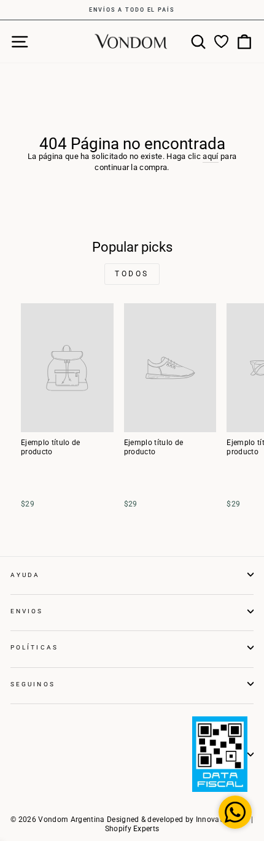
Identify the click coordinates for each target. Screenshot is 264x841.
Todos (132, 273)
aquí (210, 156)
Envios (27, 611)
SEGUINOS (32, 684)
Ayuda (25, 575)
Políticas (34, 647)
